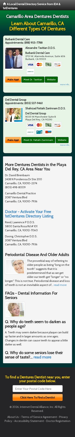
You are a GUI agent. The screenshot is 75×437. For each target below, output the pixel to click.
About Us (13, 417)
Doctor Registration (58, 421)
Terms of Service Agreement (39, 417)
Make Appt (13, 79)
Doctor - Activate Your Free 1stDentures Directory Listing (29, 213)
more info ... (65, 84)
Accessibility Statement (29, 421)
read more (60, 285)
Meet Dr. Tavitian (33, 79)
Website (51, 79)
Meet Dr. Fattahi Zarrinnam (38, 139)
